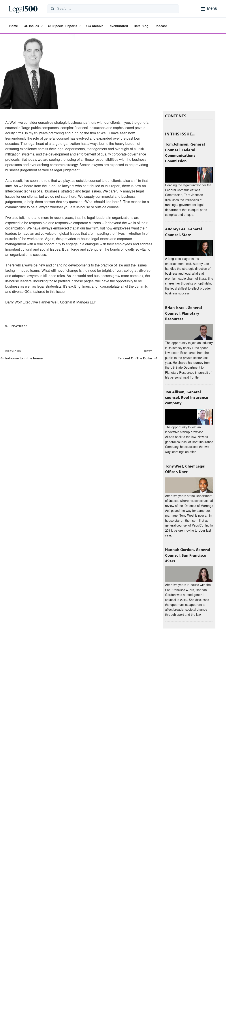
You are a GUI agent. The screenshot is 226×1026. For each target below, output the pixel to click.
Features (19, 326)
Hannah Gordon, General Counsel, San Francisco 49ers (187, 555)
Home (13, 26)
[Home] (24, 8)
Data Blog (141, 26)
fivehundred (119, 26)
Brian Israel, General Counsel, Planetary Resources (183, 313)
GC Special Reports (62, 26)
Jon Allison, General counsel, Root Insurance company (186, 397)
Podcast (160, 26)
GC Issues (31, 26)
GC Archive (94, 26)
